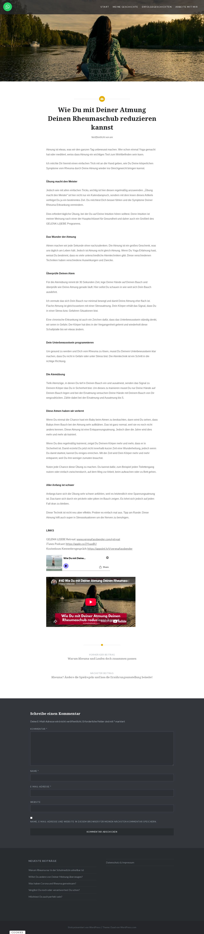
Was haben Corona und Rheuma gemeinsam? (52, 883)
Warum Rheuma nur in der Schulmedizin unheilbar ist (56, 870)
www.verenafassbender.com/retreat (98, 539)
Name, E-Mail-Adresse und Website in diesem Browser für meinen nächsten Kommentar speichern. (93, 821)
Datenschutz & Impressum (120, 862)
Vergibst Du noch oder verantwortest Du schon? (54, 890)
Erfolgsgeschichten (157, 6)
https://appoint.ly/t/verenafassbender (110, 548)
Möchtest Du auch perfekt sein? (45, 896)
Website (35, 802)
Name (34, 771)
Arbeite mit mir (186, 6)
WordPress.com (128, 927)
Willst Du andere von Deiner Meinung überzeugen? (56, 876)
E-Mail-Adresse (40, 786)
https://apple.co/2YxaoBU (81, 544)
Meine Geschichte (125, 6)
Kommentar (38, 729)
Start (105, 6)
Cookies (17, 932)
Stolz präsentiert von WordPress (84, 927)
